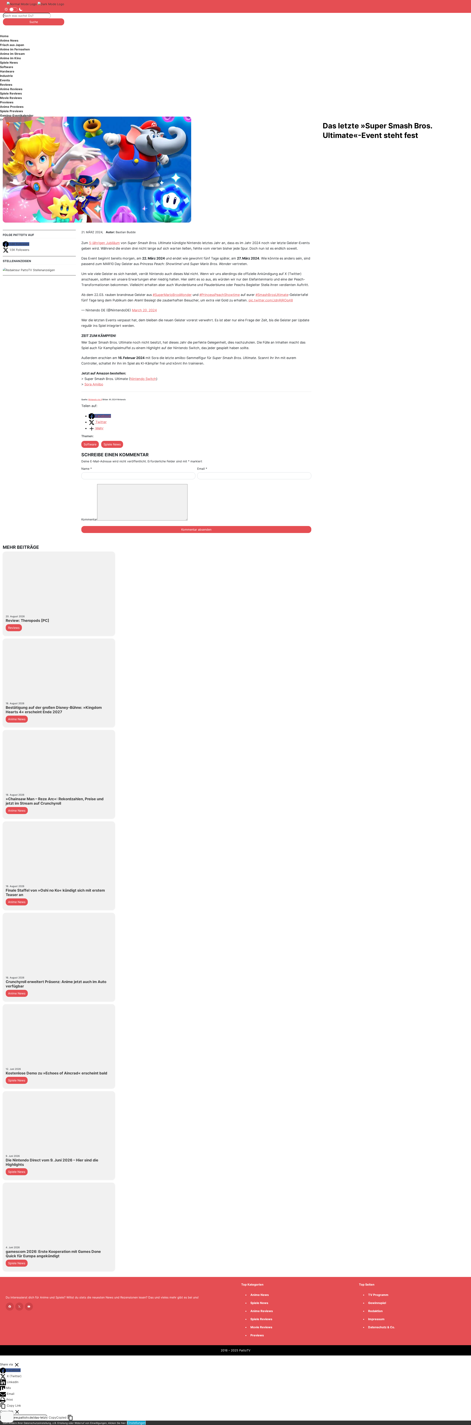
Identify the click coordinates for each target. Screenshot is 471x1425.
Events (5, 80)
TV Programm (378, 1295)
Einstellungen (136, 1423)
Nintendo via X (95, 399)
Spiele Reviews (11, 93)
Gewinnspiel (377, 1303)
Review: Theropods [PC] (27, 620)
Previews (6, 102)
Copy (57, 1417)
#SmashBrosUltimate (272, 295)
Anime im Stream (12, 54)
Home (4, 36)
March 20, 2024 (144, 310)
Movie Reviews (11, 98)
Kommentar (89, 519)
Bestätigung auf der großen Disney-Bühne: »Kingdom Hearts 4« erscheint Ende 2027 (54, 709)
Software (6, 67)
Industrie (6, 76)
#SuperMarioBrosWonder (172, 295)
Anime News (9, 40)
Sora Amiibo (93, 384)
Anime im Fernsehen (15, 49)
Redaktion (375, 1311)
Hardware (7, 71)
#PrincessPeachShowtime (219, 295)
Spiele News (9, 62)
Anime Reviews (11, 89)
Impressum (376, 1319)
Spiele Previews (11, 111)
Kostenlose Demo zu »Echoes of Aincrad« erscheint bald (56, 1073)
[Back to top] (4, 1358)
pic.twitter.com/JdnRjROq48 (271, 300)
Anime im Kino (10, 58)
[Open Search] (27, 9)
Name (86, 468)
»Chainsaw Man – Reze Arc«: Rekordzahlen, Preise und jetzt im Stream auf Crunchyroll (55, 801)
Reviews (6, 84)
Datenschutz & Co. (381, 1327)
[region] (235, 79)
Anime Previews (12, 107)
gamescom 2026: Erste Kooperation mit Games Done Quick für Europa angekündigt (53, 1253)
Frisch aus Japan (12, 45)
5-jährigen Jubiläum (104, 243)
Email (202, 468)
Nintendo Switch (143, 379)
